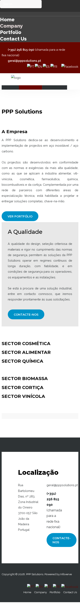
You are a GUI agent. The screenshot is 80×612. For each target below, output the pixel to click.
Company (11, 26)
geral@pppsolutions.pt (24, 60)
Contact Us (13, 39)
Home (7, 19)
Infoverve (66, 574)
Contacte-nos (26, 314)
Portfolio (10, 32)
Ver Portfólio (20, 216)
